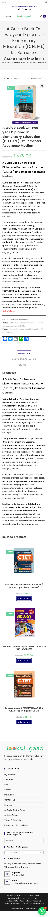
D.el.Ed (40, 329)
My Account (10, 774)
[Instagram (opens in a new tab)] (22, 9)
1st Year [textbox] (23, 852)
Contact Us (9, 800)
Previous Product (13, 79)
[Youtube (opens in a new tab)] (26, 9)
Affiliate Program (12, 815)
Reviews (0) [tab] (24, 365)
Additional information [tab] (24, 359)
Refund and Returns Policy (16, 825)
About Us (8, 779)
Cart (6, 784)
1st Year (17, 323)
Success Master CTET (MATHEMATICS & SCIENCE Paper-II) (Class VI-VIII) (24, 709)
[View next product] (44, 79)
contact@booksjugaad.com (25, 883)
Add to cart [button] (24, 598)
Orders (7, 789)
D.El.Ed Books (8, 332)
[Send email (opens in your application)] (29, 9)
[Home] (3, 62)
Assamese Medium (28, 329)
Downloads (9, 794)
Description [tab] (24, 353)
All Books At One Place (14, 810)
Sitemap (8, 805)
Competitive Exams (10, 326)
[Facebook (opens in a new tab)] (19, 9)
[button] (46, 2)
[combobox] (24, 852)
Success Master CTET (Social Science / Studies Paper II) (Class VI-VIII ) (24, 586)
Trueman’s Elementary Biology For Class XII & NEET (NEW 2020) (24, 647)
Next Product (36, 79)
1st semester (13, 329)
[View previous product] (4, 79)
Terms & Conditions (13, 820)
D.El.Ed (22, 326)
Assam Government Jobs (32, 323)
